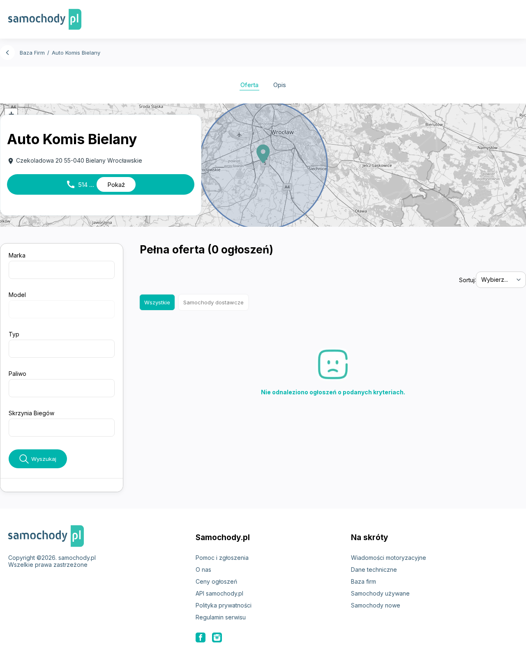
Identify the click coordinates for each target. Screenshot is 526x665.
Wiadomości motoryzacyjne (388, 557)
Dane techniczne (374, 569)
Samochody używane (380, 593)
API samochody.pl (219, 593)
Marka (17, 255)
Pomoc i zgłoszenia (222, 557)
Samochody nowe (375, 605)
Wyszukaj (43, 459)
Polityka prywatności (223, 605)
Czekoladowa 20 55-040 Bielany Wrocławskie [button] (74, 161)
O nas (203, 569)
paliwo (17, 373)
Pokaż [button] (116, 185)
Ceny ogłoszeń (216, 581)
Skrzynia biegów (31, 413)
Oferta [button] (249, 85)
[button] (263, 154)
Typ (14, 334)
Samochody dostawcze (213, 302)
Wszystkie (157, 302)
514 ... (95, 184)
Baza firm (363, 581)
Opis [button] (279, 85)
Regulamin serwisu (221, 617)
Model (17, 294)
